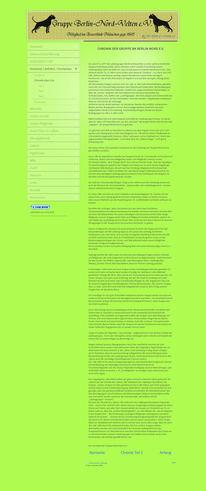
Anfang (165, 452)
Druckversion (94, 463)
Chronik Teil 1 (132, 452)
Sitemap (104, 463)
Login (174, 463)
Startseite (97, 452)
